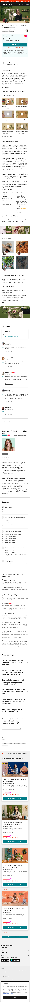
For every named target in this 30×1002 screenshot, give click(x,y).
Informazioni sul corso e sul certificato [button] (11, 729)
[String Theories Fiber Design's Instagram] (4, 457)
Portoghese (20, 202)
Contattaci (8, 978)
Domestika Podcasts (23, 970)
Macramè (24, 743)
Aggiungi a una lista (7, 802)
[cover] (15, 14)
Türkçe (18, 206)
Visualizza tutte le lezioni (8, 136)
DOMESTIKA (7, 4)
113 (4, 194)
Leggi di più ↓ (5, 87)
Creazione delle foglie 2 (7, 131)
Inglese (19, 201)
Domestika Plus (4, 972)
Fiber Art (10, 743)
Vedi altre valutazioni (7, 421)
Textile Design (5, 745)
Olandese (24, 205)
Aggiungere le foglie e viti (22, 131)
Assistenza (16, 978)
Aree (2, 950)
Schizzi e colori (5, 119)
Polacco (19, 205)
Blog (12, 978)
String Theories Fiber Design (13, 29)
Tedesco (25, 202)
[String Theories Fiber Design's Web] (8, 457)
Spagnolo (24, 201)
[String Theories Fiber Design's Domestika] (2, 457)
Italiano (24, 203)
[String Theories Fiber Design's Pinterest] (6, 457)
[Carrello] (23, 4)
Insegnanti (13, 981)
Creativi (13, 970)
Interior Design (17, 743)
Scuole (17, 970)
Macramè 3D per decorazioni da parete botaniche (14, 26)
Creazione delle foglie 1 (21, 119)
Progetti (5, 970)
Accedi (27, 4)
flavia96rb (8, 407)
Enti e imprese (7, 981)
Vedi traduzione (9, 351)
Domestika (3, 978)
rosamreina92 (9, 358)
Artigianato (4, 743)
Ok (15, 997)
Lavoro (9, 970)
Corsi (6, 753)
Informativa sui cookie (8, 993)
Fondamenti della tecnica (21, 106)
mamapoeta (8, 343)
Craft (3, 739)
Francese (19, 203)
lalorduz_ (7, 390)
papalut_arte (8, 372)
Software (4, 953)
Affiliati (2, 981)
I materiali (4, 106)
